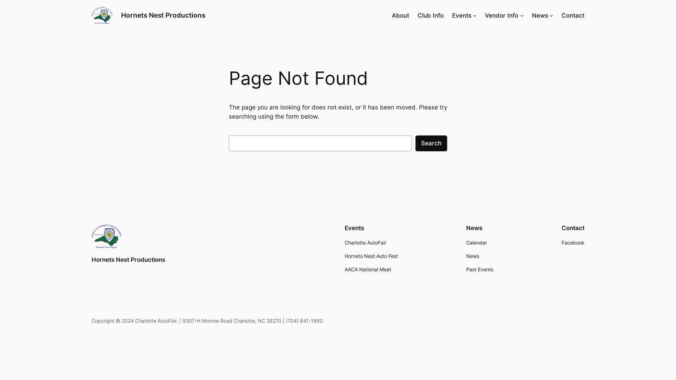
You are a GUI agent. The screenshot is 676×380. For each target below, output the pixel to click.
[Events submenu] (474, 15)
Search (431, 143)
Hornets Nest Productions (163, 15)
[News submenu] (551, 15)
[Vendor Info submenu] (522, 15)
